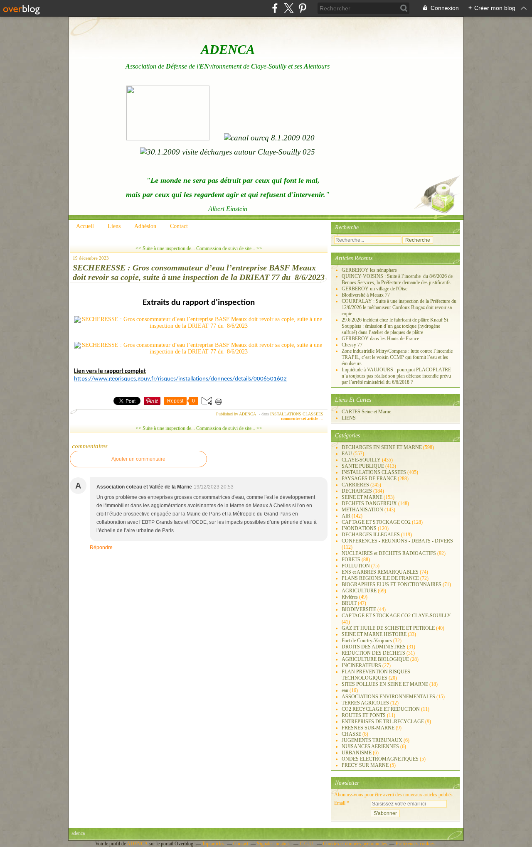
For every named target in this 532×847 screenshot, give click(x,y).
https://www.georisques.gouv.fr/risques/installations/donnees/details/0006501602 (180, 379)
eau (345, 690)
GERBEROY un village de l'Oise (374, 289)
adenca (78, 833)
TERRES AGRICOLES (365, 703)
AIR (346, 516)
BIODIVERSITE (359, 609)
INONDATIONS (359, 528)
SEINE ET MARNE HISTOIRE (374, 634)
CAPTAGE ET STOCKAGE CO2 (376, 522)
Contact (179, 226)
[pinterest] (302, 8)
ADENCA (138, 844)
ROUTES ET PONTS (364, 715)
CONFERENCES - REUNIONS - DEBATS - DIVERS (397, 541)
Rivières (350, 597)
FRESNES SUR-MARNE (368, 728)
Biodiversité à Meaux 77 (366, 295)
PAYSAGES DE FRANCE (369, 478)
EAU (347, 454)
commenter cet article (300, 418)
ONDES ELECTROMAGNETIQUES (380, 759)
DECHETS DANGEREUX (369, 503)
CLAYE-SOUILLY (361, 460)
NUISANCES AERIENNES (370, 746)
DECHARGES (357, 491)
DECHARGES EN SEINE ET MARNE (382, 447)
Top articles (213, 844)
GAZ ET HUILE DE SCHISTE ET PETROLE (388, 628)
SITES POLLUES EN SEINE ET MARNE (385, 684)
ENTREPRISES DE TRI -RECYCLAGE (383, 721)
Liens (114, 226)
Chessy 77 (352, 345)
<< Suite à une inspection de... (165, 248)
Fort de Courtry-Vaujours (367, 640)
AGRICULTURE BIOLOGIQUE (375, 659)
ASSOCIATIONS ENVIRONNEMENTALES (388, 697)
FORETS (351, 559)
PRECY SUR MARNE (365, 765)
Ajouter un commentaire (138, 459)
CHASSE (351, 734)
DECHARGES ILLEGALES (371, 535)
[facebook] (275, 8)
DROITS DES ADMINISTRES (374, 647)
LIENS (349, 418)
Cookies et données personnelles (355, 844)
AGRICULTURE (359, 591)
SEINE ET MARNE (362, 497)
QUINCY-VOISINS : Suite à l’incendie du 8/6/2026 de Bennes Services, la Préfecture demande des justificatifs (397, 279)
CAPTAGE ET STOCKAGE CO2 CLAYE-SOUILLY (396, 616)
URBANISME (357, 753)
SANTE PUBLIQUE (363, 466)
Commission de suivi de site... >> (229, 248)
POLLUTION (356, 566)
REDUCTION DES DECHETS (373, 653)
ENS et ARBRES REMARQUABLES (380, 572)
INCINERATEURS (361, 665)
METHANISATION (362, 510)
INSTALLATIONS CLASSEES (296, 414)
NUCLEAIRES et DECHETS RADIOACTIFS (389, 553)
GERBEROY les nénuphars (369, 270)
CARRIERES (355, 485)
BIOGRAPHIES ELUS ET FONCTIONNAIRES (391, 584)
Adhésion (145, 226)
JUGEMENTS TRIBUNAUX (372, 740)
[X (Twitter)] (288, 8)
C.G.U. (307, 844)
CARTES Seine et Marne (366, 412)
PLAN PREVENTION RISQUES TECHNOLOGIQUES (376, 675)
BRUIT (349, 603)
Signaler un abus (274, 844)
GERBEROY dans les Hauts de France (380, 338)
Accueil (85, 226)
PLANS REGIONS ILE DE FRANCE (380, 578)
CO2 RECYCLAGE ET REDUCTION (381, 709)
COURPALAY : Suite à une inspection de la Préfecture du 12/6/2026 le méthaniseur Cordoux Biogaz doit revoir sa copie (399, 307)
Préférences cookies (415, 844)
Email (339, 803)
